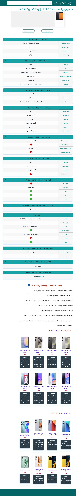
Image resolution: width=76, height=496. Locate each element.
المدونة (64, 3)
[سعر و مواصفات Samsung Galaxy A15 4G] (66, 378)
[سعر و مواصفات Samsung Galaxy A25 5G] (25, 342)
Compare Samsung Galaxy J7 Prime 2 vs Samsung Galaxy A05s (52, 398)
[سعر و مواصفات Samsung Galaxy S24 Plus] (66, 342)
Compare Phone (47, 32)
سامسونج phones (56, 330)
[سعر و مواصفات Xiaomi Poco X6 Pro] (66, 461)
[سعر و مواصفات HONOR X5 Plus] (25, 427)
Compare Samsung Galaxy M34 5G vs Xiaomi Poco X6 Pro (66, 479)
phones (67, 413)
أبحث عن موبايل (59, 4)
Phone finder (28, 31)
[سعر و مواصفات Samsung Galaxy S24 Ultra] (38, 342)
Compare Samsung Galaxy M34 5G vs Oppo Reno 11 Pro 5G (38, 479)
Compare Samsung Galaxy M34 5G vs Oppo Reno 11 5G (25, 479)
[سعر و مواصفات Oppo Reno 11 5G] (25, 462)
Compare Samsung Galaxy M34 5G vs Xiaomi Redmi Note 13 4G (66, 444)
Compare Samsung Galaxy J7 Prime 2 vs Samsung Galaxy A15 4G (66, 398)
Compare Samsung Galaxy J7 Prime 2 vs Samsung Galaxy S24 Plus (66, 362)
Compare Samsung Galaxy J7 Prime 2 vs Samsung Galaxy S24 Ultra (38, 362)
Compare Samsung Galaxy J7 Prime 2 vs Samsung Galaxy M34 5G (25, 398)
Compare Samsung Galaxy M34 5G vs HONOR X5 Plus (25, 444)
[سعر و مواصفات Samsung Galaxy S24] (52, 342)
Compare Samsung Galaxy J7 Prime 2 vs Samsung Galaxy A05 (38, 398)
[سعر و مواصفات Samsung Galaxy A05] (38, 378)
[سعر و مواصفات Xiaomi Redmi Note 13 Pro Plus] (38, 425)
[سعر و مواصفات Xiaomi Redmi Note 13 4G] (66, 426)
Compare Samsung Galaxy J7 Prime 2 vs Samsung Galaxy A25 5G (25, 362)
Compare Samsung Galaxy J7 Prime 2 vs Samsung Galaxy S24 (52, 362)
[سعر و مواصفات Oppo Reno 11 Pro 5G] (38, 461)
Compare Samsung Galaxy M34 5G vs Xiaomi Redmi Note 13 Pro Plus (38, 444)
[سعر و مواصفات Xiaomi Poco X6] (52, 462)
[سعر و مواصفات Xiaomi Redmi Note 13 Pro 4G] (52, 425)
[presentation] (54, 21)
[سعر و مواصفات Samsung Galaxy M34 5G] (25, 378)
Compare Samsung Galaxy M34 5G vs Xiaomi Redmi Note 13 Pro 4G (52, 444)
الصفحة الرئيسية (69, 4)
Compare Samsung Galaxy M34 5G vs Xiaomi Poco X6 (52, 479)
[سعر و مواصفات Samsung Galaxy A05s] (52, 378)
